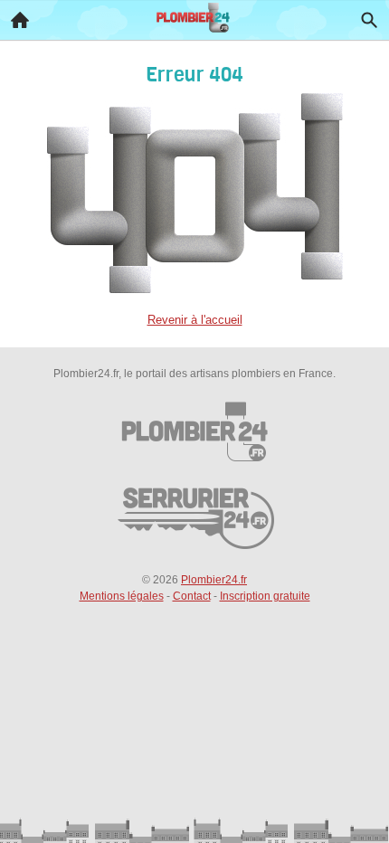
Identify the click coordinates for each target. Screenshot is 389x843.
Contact (192, 596)
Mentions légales (122, 596)
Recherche (369, 20)
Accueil (20, 20)
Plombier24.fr (214, 579)
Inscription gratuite (265, 596)
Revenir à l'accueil (194, 320)
